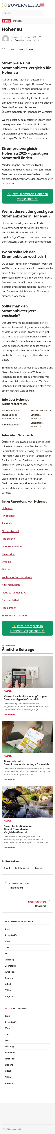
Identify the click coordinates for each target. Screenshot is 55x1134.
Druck (30, 49)
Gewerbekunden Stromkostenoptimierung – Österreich (26, 762)
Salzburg (9, 959)
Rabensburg (9, 523)
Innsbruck (10, 971)
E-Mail (7, 868)
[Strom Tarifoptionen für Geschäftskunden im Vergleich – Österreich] (27, 802)
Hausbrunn (8, 539)
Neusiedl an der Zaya (14, 592)
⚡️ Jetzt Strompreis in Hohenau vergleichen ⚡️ (27, 628)
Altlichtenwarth (11, 584)
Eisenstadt (10, 965)
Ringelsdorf (8, 515)
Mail (13, 49)
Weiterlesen (9, 714)
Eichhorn (7, 569)
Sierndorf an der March (15, 615)
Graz (7, 953)
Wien (7, 941)
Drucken (39, 868)
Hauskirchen (9, 608)
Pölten (8, 990)
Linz (7, 947)
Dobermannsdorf (12, 546)
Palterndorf (8, 554)
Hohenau (7, 508)
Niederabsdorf (10, 531)
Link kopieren (22, 868)
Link (21, 49)
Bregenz (9, 978)
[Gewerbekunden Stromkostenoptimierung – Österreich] (27, 737)
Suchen (47, 13)
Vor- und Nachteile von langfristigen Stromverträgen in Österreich (25, 697)
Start (7, 929)
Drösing (6, 561)
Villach (8, 984)
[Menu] (50, 5)
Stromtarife (11, 935)
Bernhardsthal (10, 600)
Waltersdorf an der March (17, 577)
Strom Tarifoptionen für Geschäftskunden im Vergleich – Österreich (18, 829)
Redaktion (19, 40)
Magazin (17, 20)
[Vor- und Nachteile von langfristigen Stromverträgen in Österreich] (27, 672)
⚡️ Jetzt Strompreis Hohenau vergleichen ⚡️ (27, 196)
